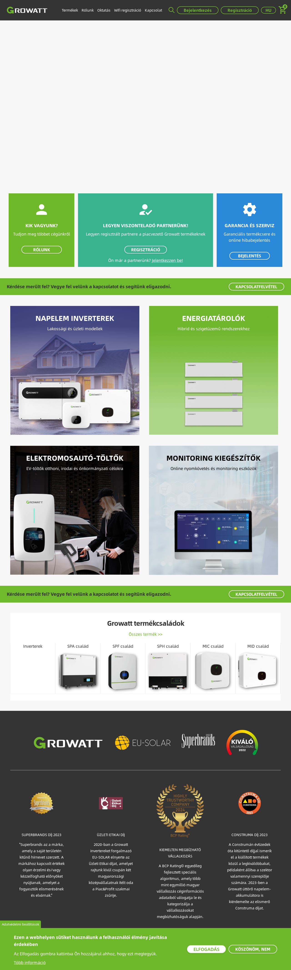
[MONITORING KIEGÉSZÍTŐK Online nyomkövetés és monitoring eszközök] (213, 510)
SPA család (77, 646)
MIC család (213, 646)
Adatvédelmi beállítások (20, 924)
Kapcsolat (153, 10)
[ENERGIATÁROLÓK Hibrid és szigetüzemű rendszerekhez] (213, 370)
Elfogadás (206, 948)
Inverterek (32, 646)
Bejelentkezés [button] (198, 10)
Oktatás (103, 10)
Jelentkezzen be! (167, 260)
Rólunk (88, 10)
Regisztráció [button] (240, 10)
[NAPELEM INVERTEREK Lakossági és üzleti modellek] (74, 370)
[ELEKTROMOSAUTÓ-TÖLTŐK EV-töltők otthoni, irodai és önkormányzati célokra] (74, 510)
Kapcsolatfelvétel (256, 286)
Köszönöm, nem (252, 949)
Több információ (30, 962)
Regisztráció (145, 249)
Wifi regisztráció (127, 10)
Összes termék (143, 634)
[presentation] (15, 668)
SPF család (123, 646)
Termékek (70, 10)
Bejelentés (249, 256)
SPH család (168, 646)
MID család (258, 646)
